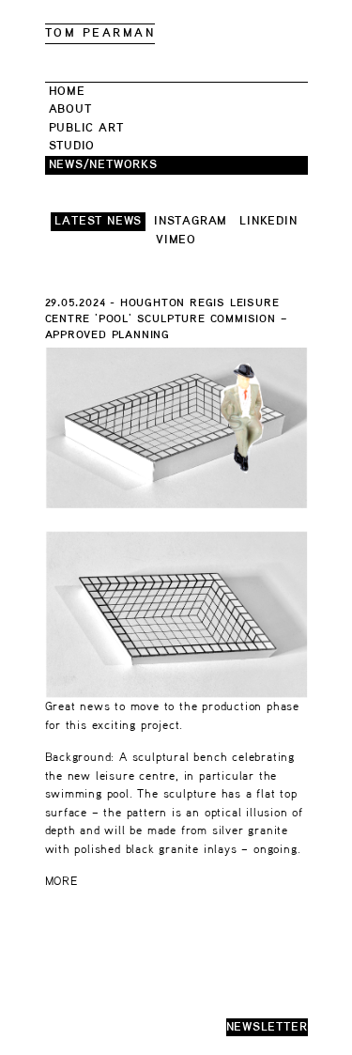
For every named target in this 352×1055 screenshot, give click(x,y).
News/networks (103, 165)
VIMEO (176, 240)
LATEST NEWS (98, 221)
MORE (61, 882)
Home (67, 91)
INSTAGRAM (190, 221)
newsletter (267, 1027)
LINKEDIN (268, 221)
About (70, 109)
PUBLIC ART (86, 128)
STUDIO (72, 146)
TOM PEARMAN (100, 33)
